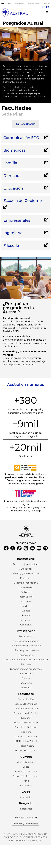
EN (44, 7)
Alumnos (26, 756)
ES (47, 7)
